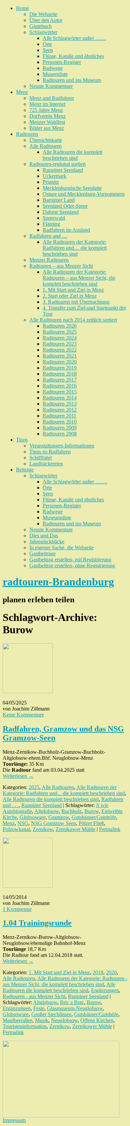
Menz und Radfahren (51, 98)
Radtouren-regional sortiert (57, 164)
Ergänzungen (105, 990)
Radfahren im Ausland (66, 230)
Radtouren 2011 (59, 416)
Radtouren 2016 (60, 386)
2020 (111, 972)
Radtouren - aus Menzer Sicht (34, 996)
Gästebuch (40, 26)
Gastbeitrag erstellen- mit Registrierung (70, 559)
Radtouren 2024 (60, 338)
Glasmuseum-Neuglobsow (75, 1008)
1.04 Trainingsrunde (37, 923)
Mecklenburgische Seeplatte (72, 188)
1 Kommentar (17, 909)
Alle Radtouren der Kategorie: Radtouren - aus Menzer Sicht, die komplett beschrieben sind (65, 981)
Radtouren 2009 (60, 427)
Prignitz (51, 182)
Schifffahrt (40, 457)
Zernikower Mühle (75, 829)
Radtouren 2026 (60, 326)
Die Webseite (43, 14)
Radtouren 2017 (60, 380)
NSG (22, 823)
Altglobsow (46, 811)
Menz (22, 92)
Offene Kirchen (96, 1020)
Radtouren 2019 (60, 368)
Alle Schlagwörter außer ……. (75, 481)
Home (22, 8)
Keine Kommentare (23, 714)
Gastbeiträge (42, 553)
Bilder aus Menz (46, 128)
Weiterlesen (18, 776)
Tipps (22, 439)
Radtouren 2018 (60, 374)
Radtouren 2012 (60, 410)
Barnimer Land (59, 200)
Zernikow (43, 829)
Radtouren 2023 (60, 344)
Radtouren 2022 (60, 350)
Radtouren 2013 (60, 404)
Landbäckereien (46, 463)
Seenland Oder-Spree (65, 206)
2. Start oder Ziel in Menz (70, 296)
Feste (38, 1008)
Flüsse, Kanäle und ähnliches (73, 56)
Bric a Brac (72, 1002)
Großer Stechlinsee (51, 1014)
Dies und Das (43, 535)
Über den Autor (45, 20)
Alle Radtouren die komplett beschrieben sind (72, 155)
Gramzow (58, 817)
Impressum (14, 1120)
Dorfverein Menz (47, 116)
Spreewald (54, 218)
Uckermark (54, 176)
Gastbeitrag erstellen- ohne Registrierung (72, 565)
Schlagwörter (43, 32)
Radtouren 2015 (60, 392)
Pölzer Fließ (91, 823)
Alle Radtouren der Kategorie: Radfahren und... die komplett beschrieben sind (64, 790)
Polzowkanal (16, 829)
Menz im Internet (47, 104)
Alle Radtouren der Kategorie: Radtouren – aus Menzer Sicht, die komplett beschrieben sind (79, 278)
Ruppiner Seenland (63, 170)
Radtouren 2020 (60, 362)
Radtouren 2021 (60, 356)
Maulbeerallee (17, 1020)
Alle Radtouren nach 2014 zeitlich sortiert (73, 320)
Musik (41, 1020)
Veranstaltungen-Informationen (61, 445)
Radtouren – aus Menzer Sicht (61, 266)
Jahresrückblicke (46, 541)
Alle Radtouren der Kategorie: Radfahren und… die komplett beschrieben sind (75, 248)
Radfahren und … (48, 236)
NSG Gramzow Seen (53, 823)
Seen (48, 50)
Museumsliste (57, 517)
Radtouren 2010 (60, 421)
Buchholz (71, 811)
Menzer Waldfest (47, 122)
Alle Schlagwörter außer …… (74, 38)
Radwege (53, 68)
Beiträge (25, 469)
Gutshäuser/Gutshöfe (94, 817)
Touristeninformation (25, 1026)
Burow (91, 811)
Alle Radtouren (45, 146)
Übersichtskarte (45, 140)
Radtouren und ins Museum (72, 80)
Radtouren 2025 (60, 332)
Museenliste (55, 74)
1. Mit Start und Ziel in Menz (73, 290)
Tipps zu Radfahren (50, 451)
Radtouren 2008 (60, 433)
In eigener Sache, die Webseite (61, 547)
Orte (47, 44)
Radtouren (27, 134)
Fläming (51, 224)
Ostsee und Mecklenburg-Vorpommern (84, 194)
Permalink (109, 829)
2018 (98, 972)
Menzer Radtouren (49, 260)
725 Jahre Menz (46, 110)
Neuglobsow (64, 1020)
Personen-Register (62, 62)
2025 (34, 787)
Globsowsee (33, 817)
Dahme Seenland (61, 212)
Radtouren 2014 (60, 398)
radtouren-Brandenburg (58, 582)
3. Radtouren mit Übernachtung (76, 302)
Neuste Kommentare (51, 86)
